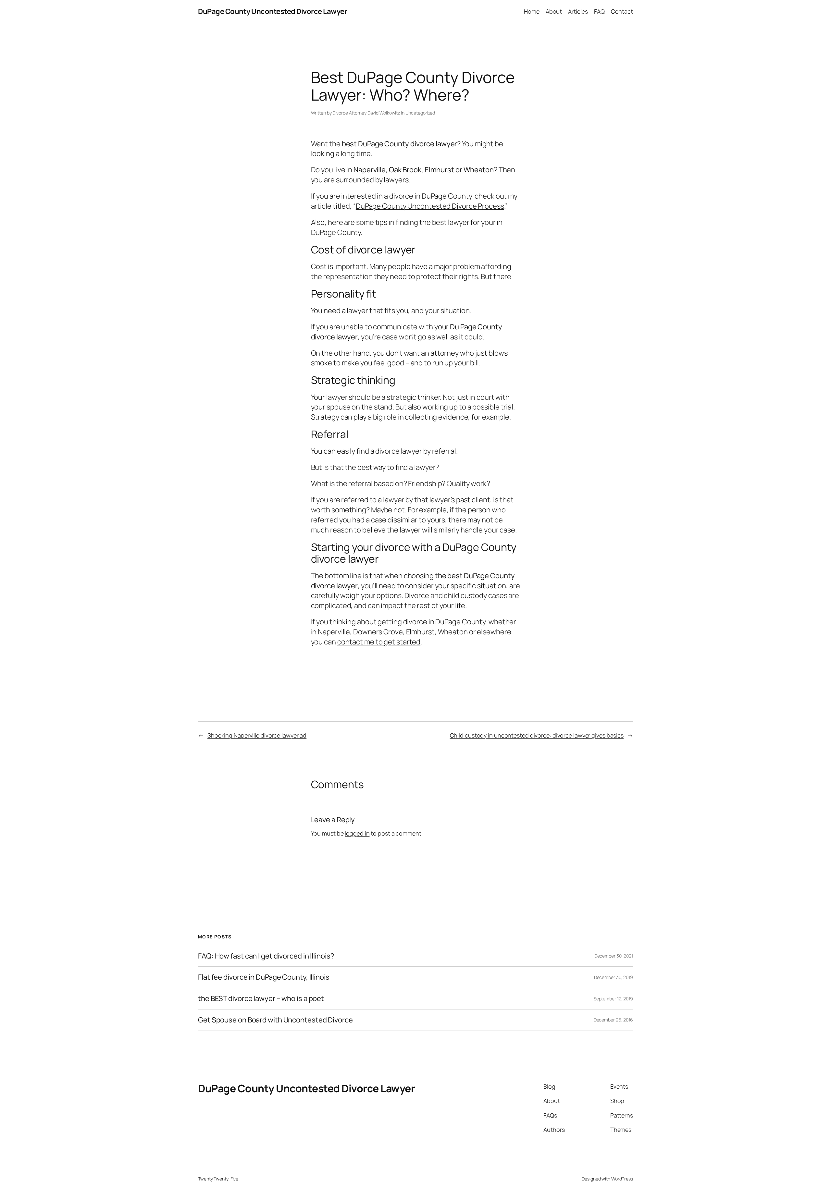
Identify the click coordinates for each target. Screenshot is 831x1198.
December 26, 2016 (613, 1020)
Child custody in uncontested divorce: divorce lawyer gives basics (537, 735)
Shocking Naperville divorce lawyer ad (256, 735)
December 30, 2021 (613, 956)
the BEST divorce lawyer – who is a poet (261, 999)
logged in (357, 833)
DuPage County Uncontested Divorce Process (430, 206)
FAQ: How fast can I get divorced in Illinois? (266, 956)
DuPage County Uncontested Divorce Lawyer (272, 11)
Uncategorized (420, 113)
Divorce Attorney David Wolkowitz (366, 113)
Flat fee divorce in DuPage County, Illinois (263, 977)
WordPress (622, 1179)
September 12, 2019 (613, 999)
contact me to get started (379, 642)
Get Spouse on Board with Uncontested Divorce (275, 1020)
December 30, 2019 (613, 977)
